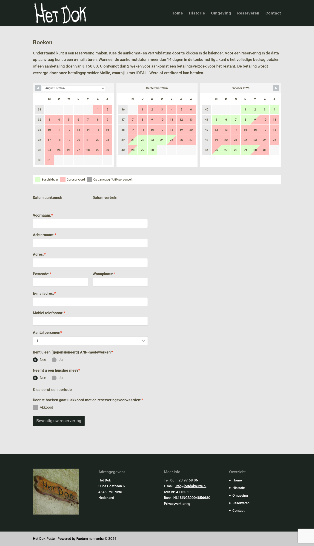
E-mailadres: (44, 293)
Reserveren (248, 13)
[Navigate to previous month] (38, 88)
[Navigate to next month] (276, 88)
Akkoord (46, 407)
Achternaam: (44, 235)
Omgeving (221, 13)
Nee (43, 359)
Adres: (39, 254)
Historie (197, 13)
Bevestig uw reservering (58, 420)
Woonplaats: (104, 274)
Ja (61, 359)
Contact (273, 13)
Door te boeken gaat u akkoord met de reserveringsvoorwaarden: (88, 400)
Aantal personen (47, 332)
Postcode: (42, 274)
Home (177, 13)
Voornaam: (43, 215)
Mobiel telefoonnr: (49, 313)
